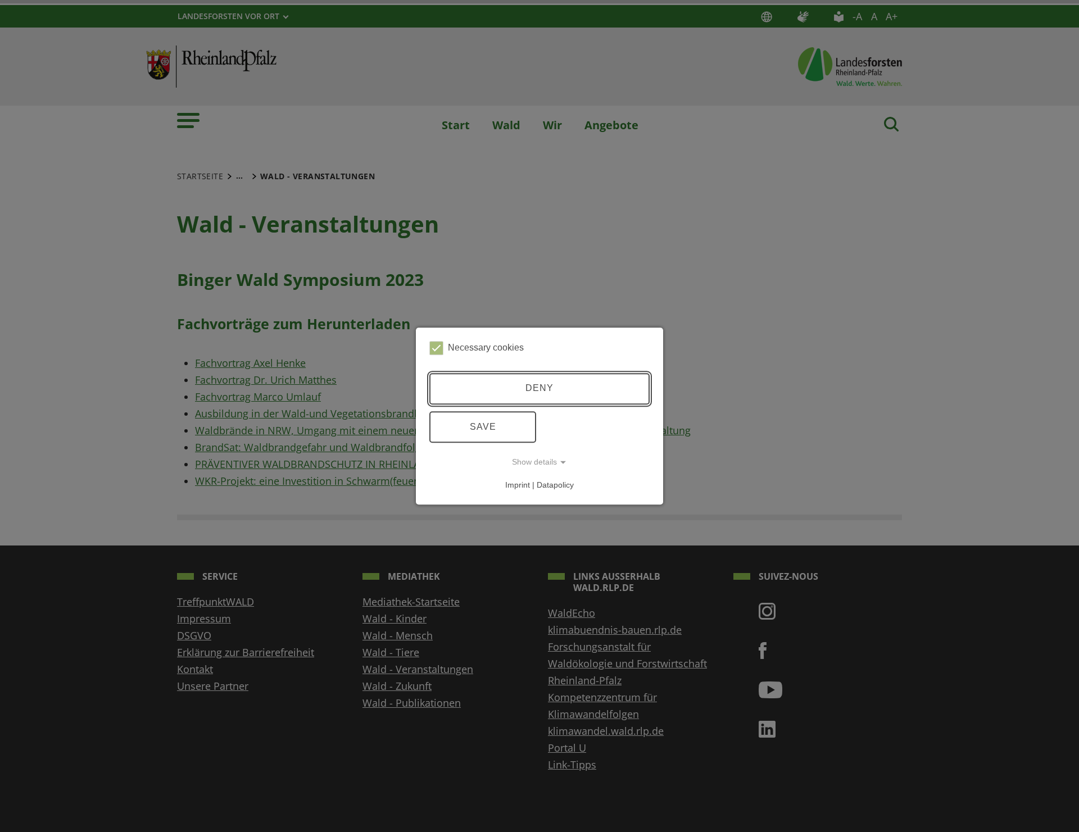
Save (483, 426)
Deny (539, 388)
